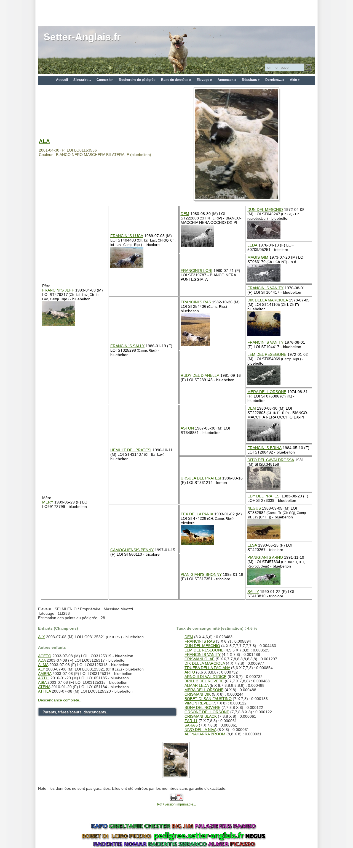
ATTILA (44, 691)
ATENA (44, 687)
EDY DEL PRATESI (263, 496)
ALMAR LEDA (196, 685)
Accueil (62, 80)
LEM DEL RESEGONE (266, 354)
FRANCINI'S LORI (196, 270)
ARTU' (43, 678)
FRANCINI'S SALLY (127, 346)
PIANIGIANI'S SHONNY (201, 574)
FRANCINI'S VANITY (265, 288)
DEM (185, 213)
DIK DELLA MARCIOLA (267, 300)
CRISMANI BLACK (200, 716)
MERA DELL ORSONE (266, 391)
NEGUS (254, 508)
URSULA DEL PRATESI (201, 478)
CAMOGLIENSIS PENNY (132, 550)
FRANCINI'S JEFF (58, 290)
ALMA (43, 664)
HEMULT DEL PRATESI (130, 450)
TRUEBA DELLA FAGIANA (207, 668)
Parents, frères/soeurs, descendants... (75, 712)
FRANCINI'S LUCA (126, 236)
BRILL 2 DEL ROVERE (204, 681)
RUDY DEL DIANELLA (200, 375)
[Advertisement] (176, 12)
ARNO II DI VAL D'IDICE (205, 676)
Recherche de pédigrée (137, 80)
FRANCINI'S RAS (196, 302)
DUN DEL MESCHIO (265, 209)
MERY (47, 502)
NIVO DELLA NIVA (200, 729)
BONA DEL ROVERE (202, 707)
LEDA (252, 245)
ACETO (44, 656)
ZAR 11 (190, 721)
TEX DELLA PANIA (197, 514)
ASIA (42, 682)
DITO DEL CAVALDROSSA (270, 460)
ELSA (252, 545)
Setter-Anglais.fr (82, 37)
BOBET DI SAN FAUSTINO (208, 698)
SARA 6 (191, 725)
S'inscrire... (82, 80)
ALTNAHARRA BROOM (204, 734)
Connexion (105, 80)
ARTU (189, 672)
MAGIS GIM (257, 257)
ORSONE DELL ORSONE (206, 712)
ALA (44, 141)
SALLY (253, 591)
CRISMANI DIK (197, 694)
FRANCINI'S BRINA (264, 448)
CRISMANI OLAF (199, 659)
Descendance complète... (60, 700)
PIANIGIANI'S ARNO (265, 557)
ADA (42, 660)
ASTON (187, 428)
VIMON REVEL (197, 703)
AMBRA (44, 673)
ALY (41, 637)
